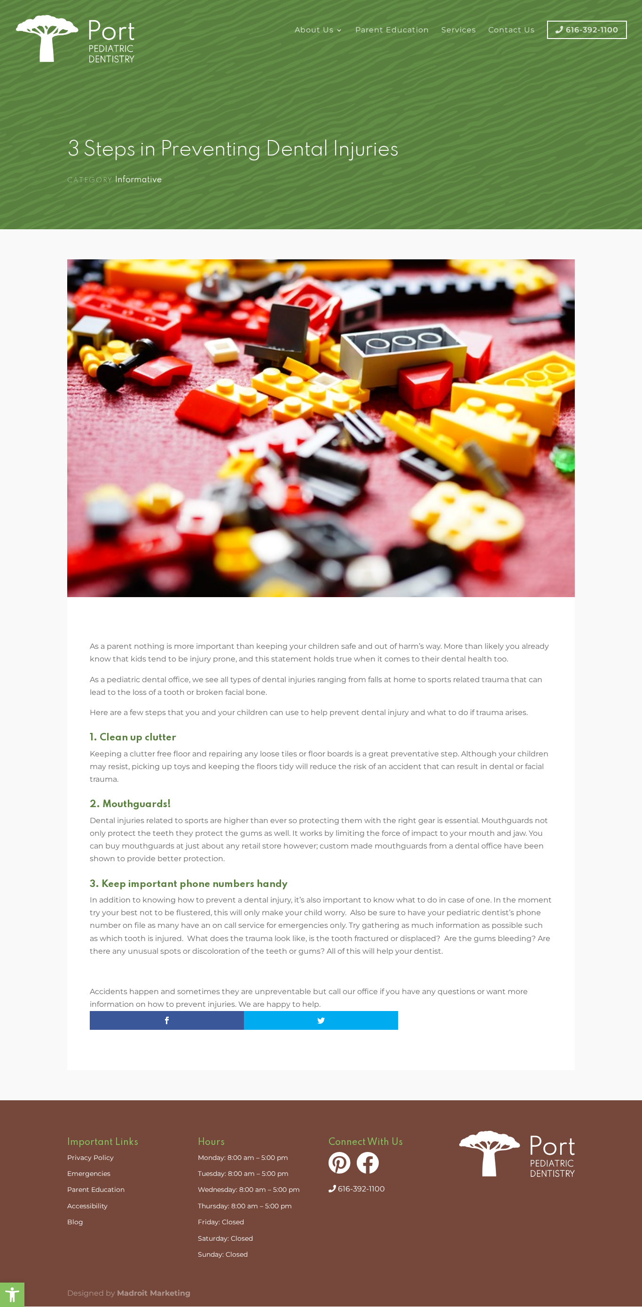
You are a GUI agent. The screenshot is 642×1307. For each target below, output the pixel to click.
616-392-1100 (360, 1188)
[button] (12, 1295)
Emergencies (88, 1173)
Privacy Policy (90, 1157)
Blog (75, 1222)
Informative (138, 180)
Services (458, 30)
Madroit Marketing (153, 1293)
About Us (314, 30)
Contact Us (511, 30)
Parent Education (392, 30)
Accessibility (87, 1206)
